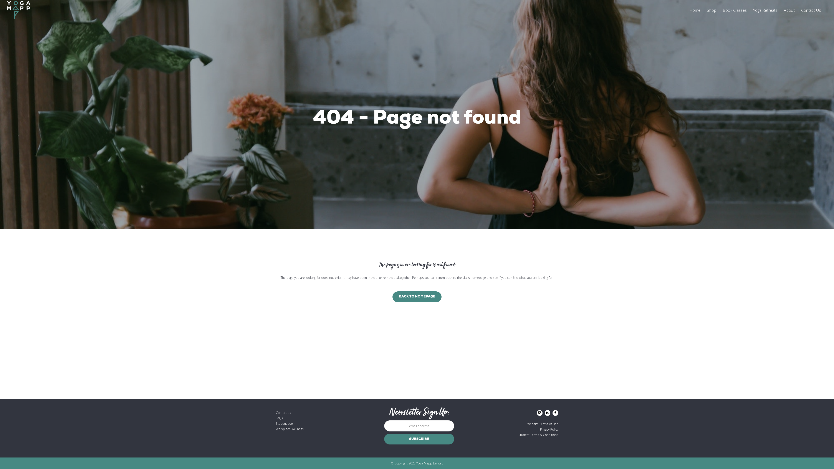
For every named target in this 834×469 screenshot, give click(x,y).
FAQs (279, 418)
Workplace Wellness (290, 429)
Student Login (285, 423)
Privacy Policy (549, 429)
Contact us (283, 413)
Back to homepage (417, 296)
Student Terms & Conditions (538, 435)
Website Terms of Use (542, 424)
